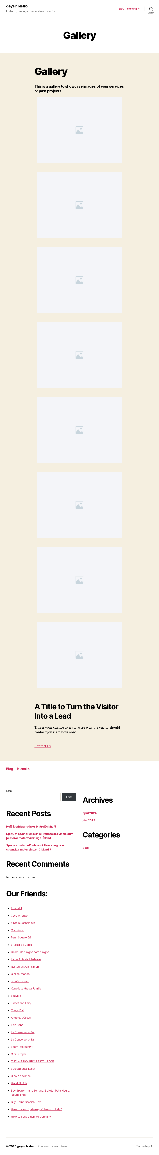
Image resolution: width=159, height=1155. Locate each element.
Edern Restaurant (22, 1046)
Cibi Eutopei (18, 1054)
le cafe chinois (20, 981)
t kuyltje (16, 995)
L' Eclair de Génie (21, 944)
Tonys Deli (17, 1010)
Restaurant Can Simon (25, 966)
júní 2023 (89, 820)
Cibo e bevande (21, 1076)
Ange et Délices (21, 1017)
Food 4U (16, 908)
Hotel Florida (19, 1083)
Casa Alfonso (19, 915)
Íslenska (132, 8)
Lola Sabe (17, 1025)
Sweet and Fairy (21, 1003)
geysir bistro (16, 6)
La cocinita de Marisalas (26, 959)
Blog (121, 8)
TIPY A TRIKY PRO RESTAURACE (32, 1061)
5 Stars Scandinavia (23, 922)
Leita (9, 790)
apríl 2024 (89, 813)
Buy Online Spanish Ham (26, 1102)
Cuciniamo (17, 930)
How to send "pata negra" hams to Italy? (36, 1109)
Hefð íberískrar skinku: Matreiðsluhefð (31, 826)
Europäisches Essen (23, 1068)
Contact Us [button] (42, 746)
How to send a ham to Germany (31, 1116)
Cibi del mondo (20, 974)
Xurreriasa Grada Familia (26, 988)
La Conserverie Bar (22, 1032)
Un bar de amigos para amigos (30, 952)
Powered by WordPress (52, 1146)
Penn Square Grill (21, 937)
